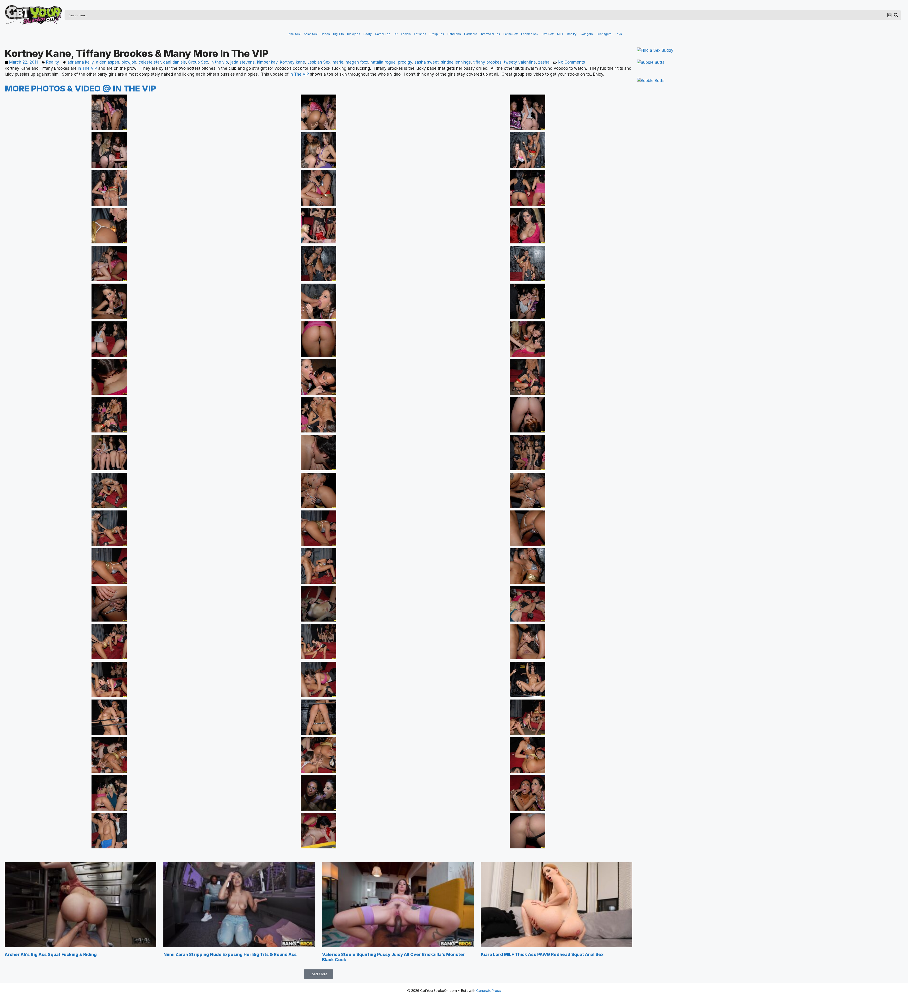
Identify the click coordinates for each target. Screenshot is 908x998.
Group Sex (436, 34)
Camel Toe (382, 34)
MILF (560, 34)
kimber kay (267, 62)
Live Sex (548, 34)
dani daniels (174, 62)
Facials (406, 34)
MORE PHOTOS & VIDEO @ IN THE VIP (80, 88)
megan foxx (357, 62)
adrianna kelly (80, 62)
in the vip (219, 62)
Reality (571, 34)
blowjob (129, 62)
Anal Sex (294, 34)
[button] (318, 974)
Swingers (586, 34)
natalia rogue (383, 62)
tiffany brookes (487, 62)
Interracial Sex (490, 34)
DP (396, 34)
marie (338, 62)
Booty (367, 34)
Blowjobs (353, 34)
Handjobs (454, 34)
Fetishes (420, 34)
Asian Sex (311, 34)
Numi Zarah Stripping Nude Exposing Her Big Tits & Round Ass (230, 954)
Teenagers (603, 34)
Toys (618, 34)
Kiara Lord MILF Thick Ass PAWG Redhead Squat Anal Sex (542, 954)
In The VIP (87, 68)
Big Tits (338, 34)
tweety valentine (520, 62)
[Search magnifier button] (896, 15)
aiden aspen (107, 62)
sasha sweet (427, 62)
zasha (544, 62)
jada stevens (242, 62)
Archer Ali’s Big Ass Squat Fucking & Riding (51, 954)
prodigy (405, 62)
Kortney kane (292, 62)
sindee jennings (456, 62)
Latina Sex (510, 34)
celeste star (150, 62)
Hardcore (470, 34)
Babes (325, 34)
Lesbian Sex (529, 34)
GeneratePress (488, 990)
